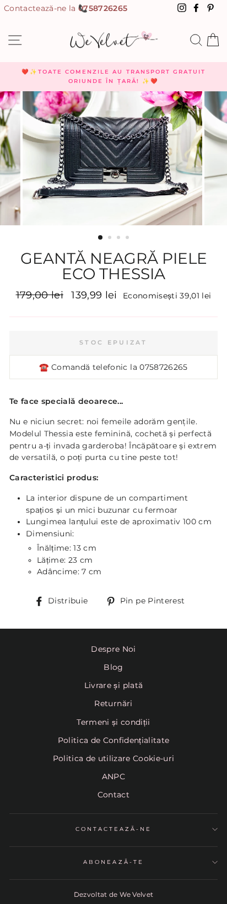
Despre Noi (113, 649)
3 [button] (119, 238)
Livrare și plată (113, 685)
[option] (113, 77)
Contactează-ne (113, 829)
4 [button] (128, 238)
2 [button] (111, 238)
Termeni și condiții (113, 722)
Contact (113, 794)
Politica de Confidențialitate (114, 740)
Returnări (113, 703)
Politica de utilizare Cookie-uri (114, 758)
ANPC (113, 776)
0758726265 (102, 8)
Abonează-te (113, 862)
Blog (113, 667)
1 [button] (101, 238)
